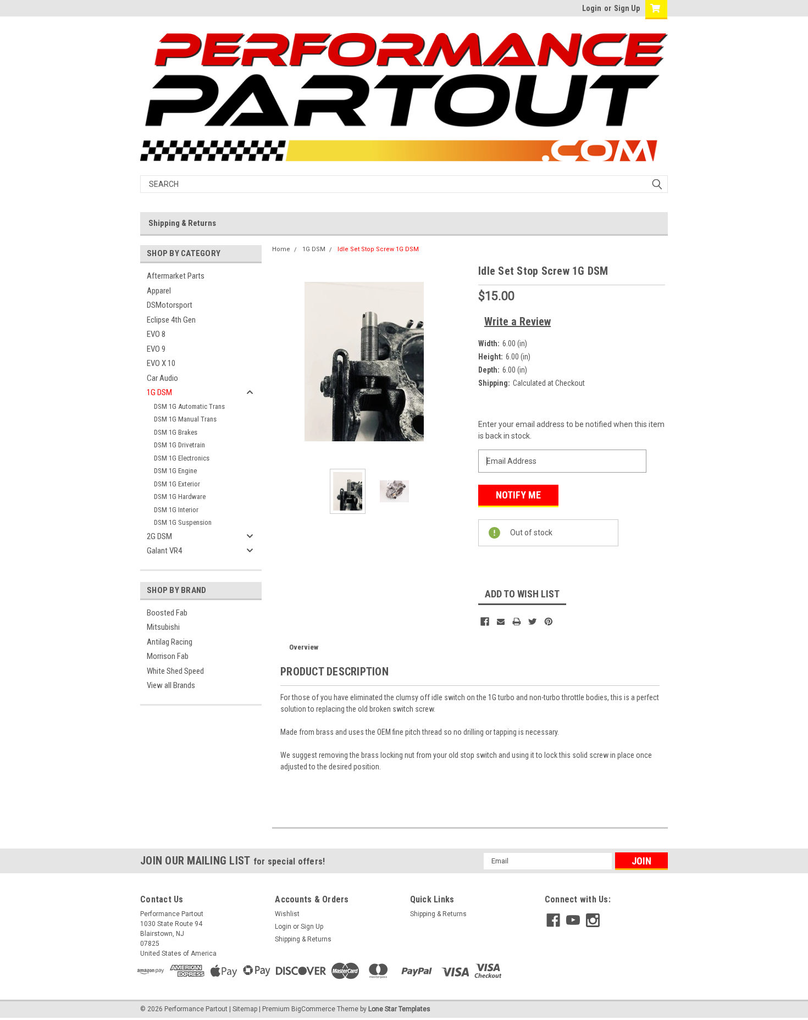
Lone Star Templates (399, 1009)
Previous (283, 361)
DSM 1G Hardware (180, 496)
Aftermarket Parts (175, 276)
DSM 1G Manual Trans (185, 419)
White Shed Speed (175, 671)
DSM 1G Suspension (183, 522)
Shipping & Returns (182, 223)
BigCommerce (313, 1009)
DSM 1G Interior (176, 510)
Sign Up (627, 8)
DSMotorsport (169, 305)
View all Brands (171, 685)
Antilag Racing (169, 642)
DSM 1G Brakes (175, 432)
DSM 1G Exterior (177, 484)
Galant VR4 (164, 551)
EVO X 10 (161, 363)
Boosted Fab (167, 613)
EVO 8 (156, 334)
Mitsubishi (163, 627)
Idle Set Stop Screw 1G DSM (378, 249)
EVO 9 (156, 349)
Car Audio (162, 378)
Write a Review (517, 321)
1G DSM (159, 392)
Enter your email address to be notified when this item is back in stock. (571, 430)
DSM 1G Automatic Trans (189, 406)
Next (459, 361)
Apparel (159, 291)
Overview (303, 647)
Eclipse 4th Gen (171, 320)
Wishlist (287, 914)
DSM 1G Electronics (181, 458)
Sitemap (245, 1009)
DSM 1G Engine (175, 471)
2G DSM (159, 536)
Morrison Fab (168, 656)
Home (281, 249)
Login (591, 8)
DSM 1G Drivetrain (179, 445)
